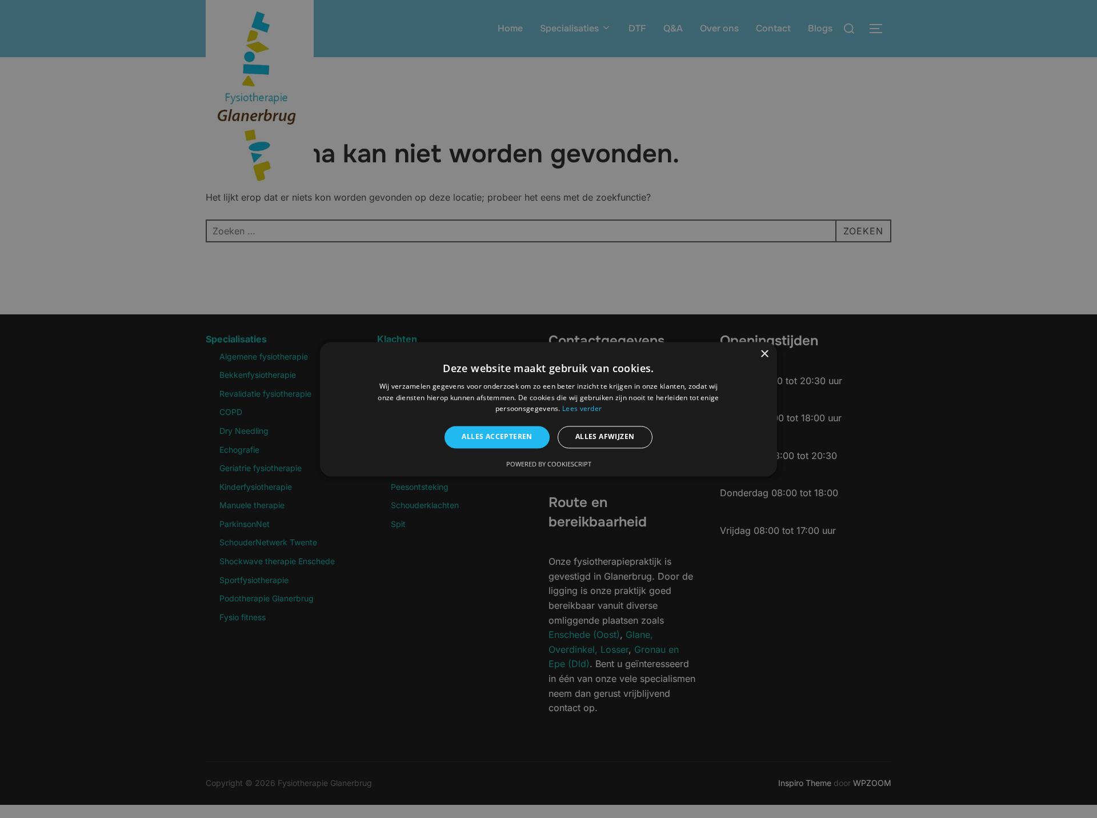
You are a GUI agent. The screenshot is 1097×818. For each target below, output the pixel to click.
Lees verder (582, 409)
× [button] (764, 354)
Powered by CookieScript (548, 464)
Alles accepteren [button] (497, 437)
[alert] (548, 409)
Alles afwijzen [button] (605, 437)
